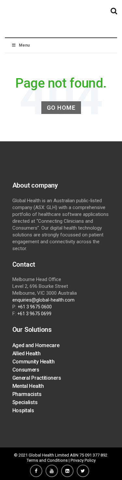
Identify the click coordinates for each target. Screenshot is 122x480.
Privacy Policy (83, 460)
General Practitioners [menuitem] (36, 378)
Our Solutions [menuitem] (32, 329)
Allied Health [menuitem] (26, 353)
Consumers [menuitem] (25, 370)
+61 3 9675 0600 (35, 306)
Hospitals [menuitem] (23, 410)
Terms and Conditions (47, 460)
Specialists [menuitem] (25, 402)
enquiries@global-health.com (43, 300)
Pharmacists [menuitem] (27, 394)
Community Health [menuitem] (33, 362)
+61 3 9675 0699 (34, 313)
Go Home (61, 107)
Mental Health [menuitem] (28, 386)
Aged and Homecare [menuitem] (36, 345)
